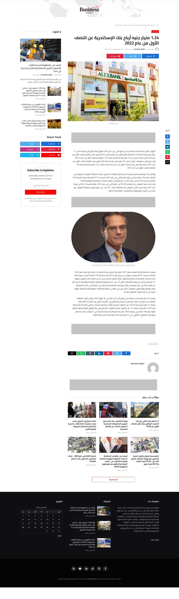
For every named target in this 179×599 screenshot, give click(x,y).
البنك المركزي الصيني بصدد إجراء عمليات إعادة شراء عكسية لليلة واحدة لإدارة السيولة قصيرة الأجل (82, 425)
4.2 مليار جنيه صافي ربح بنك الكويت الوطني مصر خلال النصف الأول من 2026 (145, 424)
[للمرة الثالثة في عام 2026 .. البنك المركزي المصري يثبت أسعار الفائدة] (82, 445)
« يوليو (60, 535)
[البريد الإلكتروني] (167, 162)
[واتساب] (167, 152)
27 (29, 527)
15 (59, 523)
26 (35, 527)
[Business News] (89, 10)
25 (41, 527)
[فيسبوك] (167, 137)
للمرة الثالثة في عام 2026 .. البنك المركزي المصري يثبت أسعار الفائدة (82, 459)
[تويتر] (167, 142)
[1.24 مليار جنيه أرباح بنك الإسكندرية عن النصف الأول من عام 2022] (113, 91)
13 (29, 519)
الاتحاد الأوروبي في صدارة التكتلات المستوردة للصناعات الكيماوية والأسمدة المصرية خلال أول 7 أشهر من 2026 (33, 108)
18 (41, 523)
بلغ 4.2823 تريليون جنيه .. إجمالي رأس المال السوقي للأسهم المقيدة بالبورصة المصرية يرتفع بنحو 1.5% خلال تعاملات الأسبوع (33, 92)
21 (23, 523)
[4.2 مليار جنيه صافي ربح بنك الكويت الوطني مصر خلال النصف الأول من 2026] (145, 410)
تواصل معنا (155, 539)
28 (23, 527)
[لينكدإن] (167, 147)
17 (47, 523)
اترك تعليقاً (113, 479)
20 (29, 523)
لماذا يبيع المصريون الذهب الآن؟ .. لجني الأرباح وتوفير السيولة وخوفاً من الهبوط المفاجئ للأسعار (33, 123)
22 (59, 527)
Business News (139, 49)
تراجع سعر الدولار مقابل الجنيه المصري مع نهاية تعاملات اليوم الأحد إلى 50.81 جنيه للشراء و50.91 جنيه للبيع (145, 460)
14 (23, 519)
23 (53, 527)
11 (41, 519)
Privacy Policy (39, 201)
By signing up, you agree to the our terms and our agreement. (39, 199)
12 (35, 519)
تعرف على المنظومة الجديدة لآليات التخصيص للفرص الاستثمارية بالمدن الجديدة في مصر (41, 68)
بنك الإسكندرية (153, 343)
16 (53, 523)
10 (47, 519)
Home (152, 25)
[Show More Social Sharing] (103, 56)
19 (35, 523)
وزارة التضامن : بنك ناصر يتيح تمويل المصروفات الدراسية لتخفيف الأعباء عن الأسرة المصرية (115, 425)
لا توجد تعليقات (117, 49)
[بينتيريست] (167, 157)
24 (47, 527)
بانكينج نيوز (155, 31)
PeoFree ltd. (93, 578)
